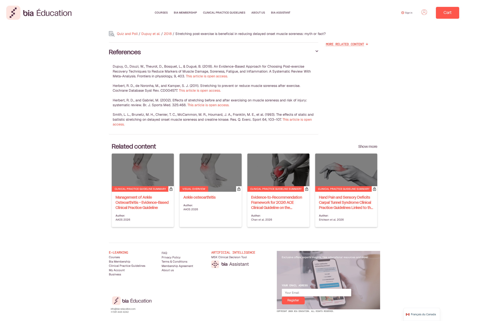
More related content (345, 44)
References (125, 52)
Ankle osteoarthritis (199, 197)
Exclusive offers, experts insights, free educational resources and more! (325, 257)
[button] (213, 52)
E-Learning (118, 253)
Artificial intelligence (233, 253)
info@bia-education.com (123, 309)
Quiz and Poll (127, 34)
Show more (367, 146)
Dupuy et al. (150, 34)
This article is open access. (207, 76)
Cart (448, 13)
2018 (168, 34)
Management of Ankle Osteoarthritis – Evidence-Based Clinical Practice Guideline (142, 202)
